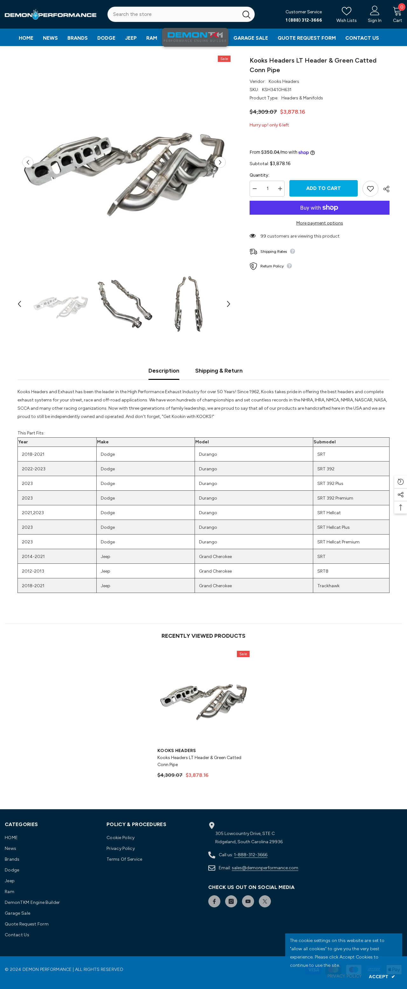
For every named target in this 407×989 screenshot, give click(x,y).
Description (163, 370)
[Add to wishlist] (370, 189)
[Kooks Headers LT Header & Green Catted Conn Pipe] (203, 697)
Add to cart (323, 188)
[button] (27, 162)
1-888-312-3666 (250, 855)
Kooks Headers (284, 81)
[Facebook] (214, 901)
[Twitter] (265, 901)
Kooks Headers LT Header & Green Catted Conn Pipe (199, 761)
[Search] (181, 14)
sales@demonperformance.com (265, 868)
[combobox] (172, 14)
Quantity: (259, 175)
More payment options (319, 223)
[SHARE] (384, 189)
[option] (124, 162)
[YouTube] (248, 901)
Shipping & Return (219, 370)
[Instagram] (231, 901)
